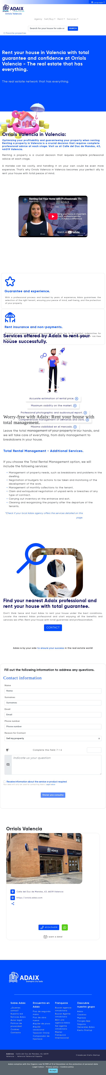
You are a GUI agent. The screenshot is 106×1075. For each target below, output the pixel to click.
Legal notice (50, 784)
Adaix (80, 1011)
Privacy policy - (52, 1067)
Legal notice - (38, 1067)
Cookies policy (67, 1067)
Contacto (16, 1033)
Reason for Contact (15, 733)
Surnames (10, 697)
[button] (49, 19)
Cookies (15, 1029)
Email (7, 709)
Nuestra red (17, 1014)
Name (8, 685)
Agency (38, 19)
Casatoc (81, 1015)
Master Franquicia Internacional (62, 1035)
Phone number (12, 721)
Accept (53, 1071)
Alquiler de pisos (41, 1024)
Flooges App (83, 1021)
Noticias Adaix (18, 1017)
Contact (53, 627)
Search (73, 28)
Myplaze (81, 1018)
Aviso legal (16, 1020)
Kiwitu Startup (84, 1030)
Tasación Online (41, 1033)
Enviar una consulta (53, 795)
